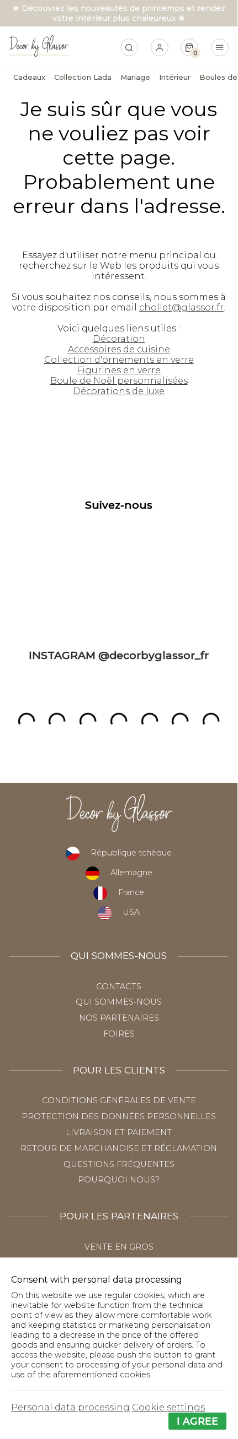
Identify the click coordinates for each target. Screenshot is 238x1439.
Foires (119, 1034)
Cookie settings (168, 1407)
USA (131, 912)
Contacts (118, 986)
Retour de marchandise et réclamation (118, 1148)
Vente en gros (119, 1247)
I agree (197, 1421)
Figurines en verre (119, 370)
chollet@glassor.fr (181, 307)
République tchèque (131, 853)
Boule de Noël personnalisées (119, 380)
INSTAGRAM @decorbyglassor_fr (119, 655)
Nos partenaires (119, 1018)
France (131, 892)
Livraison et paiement (119, 1132)
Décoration (119, 339)
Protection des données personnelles (119, 1116)
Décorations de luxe (119, 391)
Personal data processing (70, 1407)
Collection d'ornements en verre (119, 360)
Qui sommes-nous (119, 1002)
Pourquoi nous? (119, 1180)
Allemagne (131, 872)
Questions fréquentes (119, 1164)
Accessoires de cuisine (119, 349)
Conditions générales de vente (119, 1100)
